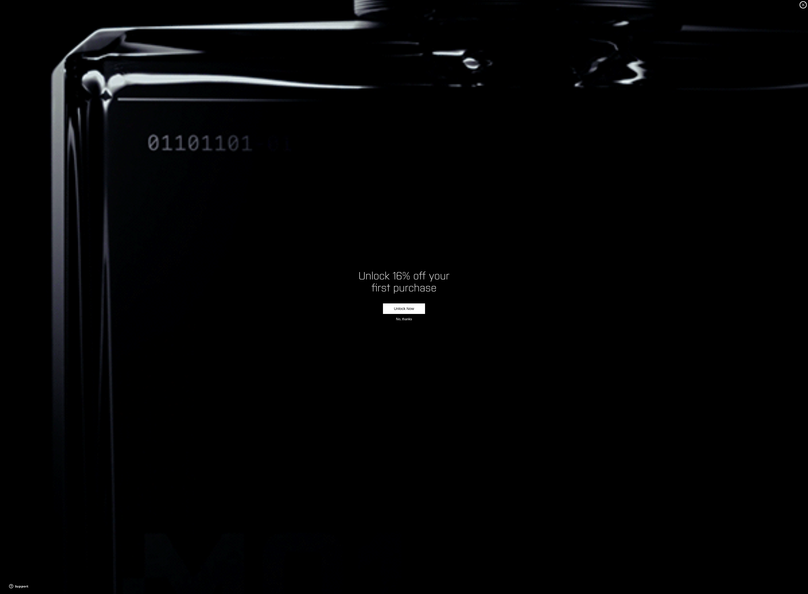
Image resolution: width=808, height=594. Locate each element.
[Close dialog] (803, 5)
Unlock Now (404, 309)
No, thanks (404, 319)
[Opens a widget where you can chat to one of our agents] (18, 586)
